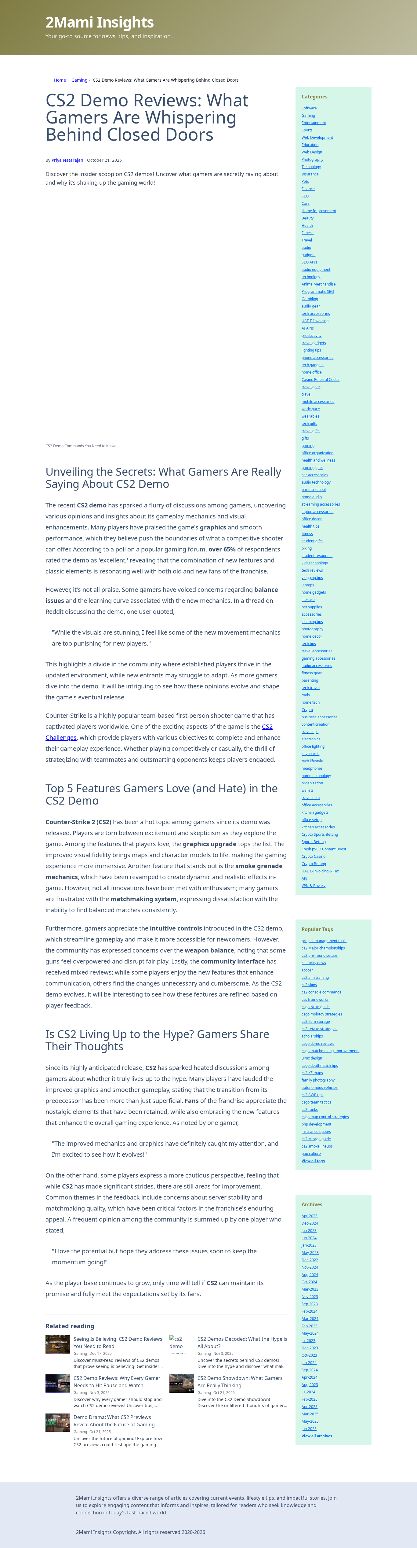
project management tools (324, 940)
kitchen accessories (318, 827)
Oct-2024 (309, 1281)
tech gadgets (313, 364)
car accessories (315, 474)
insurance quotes (316, 1131)
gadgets (308, 254)
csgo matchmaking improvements (330, 1050)
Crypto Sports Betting (320, 834)
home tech (311, 702)
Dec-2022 (310, 1259)
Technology (311, 166)
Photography (312, 159)
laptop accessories (317, 511)
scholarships (312, 1036)
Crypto (307, 709)
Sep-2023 (310, 1304)
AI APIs (308, 328)
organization (312, 783)
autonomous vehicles (320, 1087)
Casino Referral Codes (320, 379)
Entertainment (314, 122)
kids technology (315, 563)
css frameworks (315, 999)
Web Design (312, 152)
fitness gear (312, 673)
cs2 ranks (310, 1109)
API (304, 878)
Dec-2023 (310, 1348)
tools (306, 695)
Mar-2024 (310, 1318)
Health (307, 225)
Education (310, 144)
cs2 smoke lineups (317, 1146)
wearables (310, 416)
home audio (312, 496)
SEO (305, 196)
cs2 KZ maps (312, 1072)
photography (312, 629)
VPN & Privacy (313, 885)
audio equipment (316, 269)
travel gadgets (314, 342)
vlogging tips (312, 577)
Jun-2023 (309, 1230)
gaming (308, 445)
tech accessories (316, 313)
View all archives (317, 1436)
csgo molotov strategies (322, 1014)
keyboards (310, 753)
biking (307, 548)
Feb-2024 (309, 1311)
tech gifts (309, 423)
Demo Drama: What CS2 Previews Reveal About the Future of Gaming (114, 1421)
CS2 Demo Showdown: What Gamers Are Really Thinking (240, 1382)
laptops (308, 585)
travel (306, 394)
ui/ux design (312, 1058)
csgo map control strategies (325, 1116)
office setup (311, 819)
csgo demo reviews (318, 1043)
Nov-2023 (310, 1296)
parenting (310, 680)
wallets (308, 790)
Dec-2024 (310, 1223)
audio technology (316, 482)
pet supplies (312, 607)
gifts (305, 438)
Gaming (79, 80)
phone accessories (317, 357)
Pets (305, 181)
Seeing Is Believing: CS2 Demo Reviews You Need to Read (118, 1343)
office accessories (317, 805)
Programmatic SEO (318, 291)
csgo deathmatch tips (320, 1065)
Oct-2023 (309, 1355)
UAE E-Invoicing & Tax (320, 871)
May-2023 (310, 1252)
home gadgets (314, 592)
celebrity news (314, 962)
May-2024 (310, 1333)
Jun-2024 (309, 1237)
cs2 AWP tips (312, 1094)
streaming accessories (321, 504)
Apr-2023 (309, 1215)
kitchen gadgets (315, 812)
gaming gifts (312, 467)
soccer (307, 970)
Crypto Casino (313, 856)
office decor (312, 519)
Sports (307, 130)
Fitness (308, 232)
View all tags (313, 1160)
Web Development (317, 137)
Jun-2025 (309, 1428)
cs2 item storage (316, 1021)
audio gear (311, 306)
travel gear (311, 386)
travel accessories (317, 651)
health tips (310, 526)
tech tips (309, 643)
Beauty (308, 218)
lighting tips (311, 350)
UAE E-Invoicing (315, 320)
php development (316, 1124)
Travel (307, 240)
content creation (315, 724)
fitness (307, 533)
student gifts (312, 541)
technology (311, 276)
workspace (311, 408)
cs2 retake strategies (319, 1028)
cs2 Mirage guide (316, 1138)
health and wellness (318, 460)
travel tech (311, 797)
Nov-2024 (310, 1267)
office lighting (313, 746)
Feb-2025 (309, 1399)
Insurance (310, 174)
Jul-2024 (308, 1392)
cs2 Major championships (323, 948)
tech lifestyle (312, 761)
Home (60, 80)
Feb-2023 (309, 1326)
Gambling (310, 298)
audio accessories (317, 665)
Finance (308, 188)
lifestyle (308, 599)
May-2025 (310, 1421)
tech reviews (312, 570)
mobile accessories (318, 401)
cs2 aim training (315, 977)
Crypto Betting (314, 863)
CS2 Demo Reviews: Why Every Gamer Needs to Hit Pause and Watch (117, 1382)
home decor (312, 636)
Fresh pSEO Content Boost (324, 849)
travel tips (310, 731)
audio (306, 247)
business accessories (320, 717)
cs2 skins (309, 984)
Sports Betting (314, 841)
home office (312, 372)
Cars (306, 203)
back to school (314, 489)
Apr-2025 (309, 1406)
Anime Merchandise (319, 284)
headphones (312, 768)
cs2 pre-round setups (320, 955)
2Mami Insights (99, 22)
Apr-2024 (309, 1377)
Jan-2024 (309, 1362)
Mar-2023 (310, 1289)
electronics (311, 739)
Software (309, 108)
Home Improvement (319, 210)
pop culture (311, 1153)
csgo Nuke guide (316, 1006)
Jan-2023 (309, 1245)
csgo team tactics (316, 1102)
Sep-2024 (310, 1370)
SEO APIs (309, 262)
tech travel (311, 687)
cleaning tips (312, 621)
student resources (317, 555)
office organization (317, 452)
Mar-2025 (310, 1414)
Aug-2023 (310, 1384)
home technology (316, 775)
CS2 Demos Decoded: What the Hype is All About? (242, 1343)
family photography (318, 1080)
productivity (311, 335)
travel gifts (311, 430)
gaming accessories (318, 658)
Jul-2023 (308, 1340)
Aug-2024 (310, 1274)
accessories (312, 614)
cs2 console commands (321, 992)
